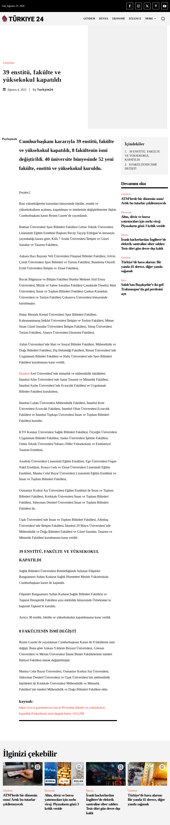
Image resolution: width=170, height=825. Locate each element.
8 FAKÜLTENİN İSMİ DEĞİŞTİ (141, 166)
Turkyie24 (45, 89)
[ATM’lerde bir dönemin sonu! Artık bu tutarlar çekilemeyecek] (22, 774)
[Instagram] (138, 6)
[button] (163, 19)
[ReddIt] (6, 188)
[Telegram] (6, 198)
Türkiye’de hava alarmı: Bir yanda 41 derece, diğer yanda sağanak (141, 266)
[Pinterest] (156, 6)
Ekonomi (126, 212)
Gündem (8, 62)
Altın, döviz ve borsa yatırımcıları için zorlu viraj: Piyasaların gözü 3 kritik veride (143, 221)
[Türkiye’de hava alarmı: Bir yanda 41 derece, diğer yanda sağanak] (147, 774)
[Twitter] (147, 6)
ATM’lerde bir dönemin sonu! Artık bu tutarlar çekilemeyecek (143, 201)
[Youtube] (164, 6)
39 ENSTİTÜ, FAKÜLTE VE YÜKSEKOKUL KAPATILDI (142, 155)
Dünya (125, 234)
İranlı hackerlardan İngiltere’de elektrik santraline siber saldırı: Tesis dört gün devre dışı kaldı (143, 243)
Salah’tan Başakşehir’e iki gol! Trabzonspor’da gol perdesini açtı (142, 289)
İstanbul (24, 373)
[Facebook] (129, 6)
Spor (123, 280)
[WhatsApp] (6, 178)
